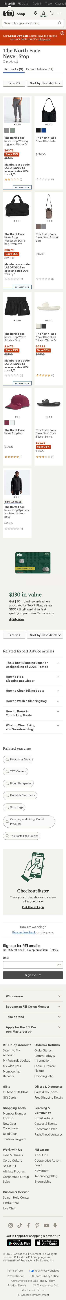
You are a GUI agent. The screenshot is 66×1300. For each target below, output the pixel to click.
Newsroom (41, 1170)
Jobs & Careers (13, 1155)
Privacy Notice (16, 1275)
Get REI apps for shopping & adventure (33, 1236)
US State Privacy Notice (44, 1275)
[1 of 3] (15, 417)
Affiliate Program (14, 1171)
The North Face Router (24, 835)
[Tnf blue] (43, 130)
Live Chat (9, 1208)
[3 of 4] (18, 125)
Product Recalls (17, 1285)
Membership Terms (33, 1289)
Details (54, 949)
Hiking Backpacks (20, 783)
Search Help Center (16, 1197)
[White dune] (12, 422)
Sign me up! (33, 975)
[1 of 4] (14, 125)
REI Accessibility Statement (33, 1294)
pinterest (37, 1225)
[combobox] (33, 23)
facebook (28, 1225)
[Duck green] (12, 130)
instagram (11, 1225)
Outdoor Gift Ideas (15, 1092)
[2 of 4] (16, 125)
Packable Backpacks (22, 795)
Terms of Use (15, 1270)
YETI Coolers (18, 771)
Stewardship (42, 1181)
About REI (41, 1155)
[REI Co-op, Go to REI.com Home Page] (8, 13)
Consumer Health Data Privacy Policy (32, 1280)
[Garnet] (38, 226)
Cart (51, 13)
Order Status (43, 1050)
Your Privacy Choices (46, 1270)
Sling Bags (16, 807)
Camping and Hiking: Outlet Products (27, 821)
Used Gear (10, 1133)
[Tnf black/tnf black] (43, 326)
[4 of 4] (20, 125)
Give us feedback (24, 932)
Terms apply (45, 613)
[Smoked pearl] (6, 130)
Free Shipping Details (48, 1097)
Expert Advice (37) (39, 69)
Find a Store (11, 1203)
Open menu (59, 13)
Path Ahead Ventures (48, 1134)
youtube (46, 1225)
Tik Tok (20, 1225)
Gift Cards (9, 1097)
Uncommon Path (45, 1129)
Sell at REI (9, 1166)
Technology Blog (45, 1176)
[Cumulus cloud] (43, 226)
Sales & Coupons (46, 1092)
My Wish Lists (12, 1066)
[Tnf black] (38, 130)
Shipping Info (43, 1076)
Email (6, 957)
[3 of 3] (19, 417)
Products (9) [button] (13, 69)
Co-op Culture (12, 1160)
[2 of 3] (17, 417)
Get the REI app (33, 907)
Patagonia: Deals (20, 759)
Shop (21, 14)
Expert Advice (43, 1118)
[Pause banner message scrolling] (62, 33)
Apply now (16, 619)
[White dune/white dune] (38, 326)
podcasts (55, 1225)
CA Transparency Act (45, 1285)
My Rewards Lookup (16, 1060)
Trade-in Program (14, 1139)
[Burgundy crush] (6, 422)
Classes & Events (45, 1123)
